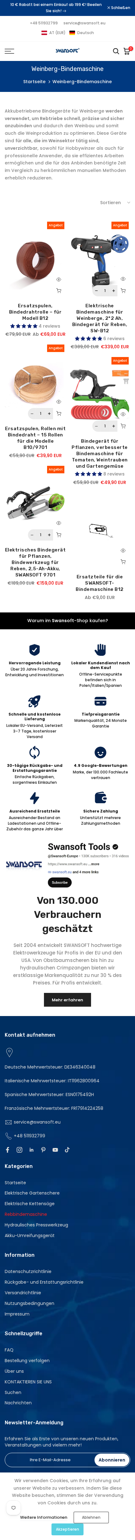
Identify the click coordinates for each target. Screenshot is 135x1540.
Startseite (34, 81)
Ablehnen (91, 1517)
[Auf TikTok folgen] (67, 1150)
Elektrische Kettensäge (30, 1203)
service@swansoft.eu (84, 23)
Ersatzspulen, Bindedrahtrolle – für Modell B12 (35, 312)
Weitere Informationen (43, 1517)
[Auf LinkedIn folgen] (31, 1150)
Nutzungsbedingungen (29, 1303)
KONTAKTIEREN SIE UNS (28, 1382)
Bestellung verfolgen (27, 1360)
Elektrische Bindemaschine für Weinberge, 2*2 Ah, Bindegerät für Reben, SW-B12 (99, 318)
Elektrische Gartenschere (32, 1193)
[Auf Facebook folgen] (7, 1150)
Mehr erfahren (67, 1000)
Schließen (120, 8)
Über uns (14, 1371)
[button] (67, 33)
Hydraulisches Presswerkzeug (36, 1225)
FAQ (9, 1350)
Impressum (17, 1314)
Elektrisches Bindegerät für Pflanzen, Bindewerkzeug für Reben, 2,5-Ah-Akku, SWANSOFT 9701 (35, 562)
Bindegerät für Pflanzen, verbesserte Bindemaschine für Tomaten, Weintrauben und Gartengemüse (100, 453)
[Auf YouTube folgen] (55, 1150)
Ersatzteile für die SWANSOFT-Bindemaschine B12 (100, 583)
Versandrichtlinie (23, 1293)
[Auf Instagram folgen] (19, 1150)
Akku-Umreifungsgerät (30, 1235)
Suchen (13, 1392)
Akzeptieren (67, 1529)
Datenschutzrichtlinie (28, 1271)
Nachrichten (18, 1403)
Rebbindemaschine (26, 1214)
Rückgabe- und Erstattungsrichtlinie (44, 1282)
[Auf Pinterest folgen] (43, 1150)
